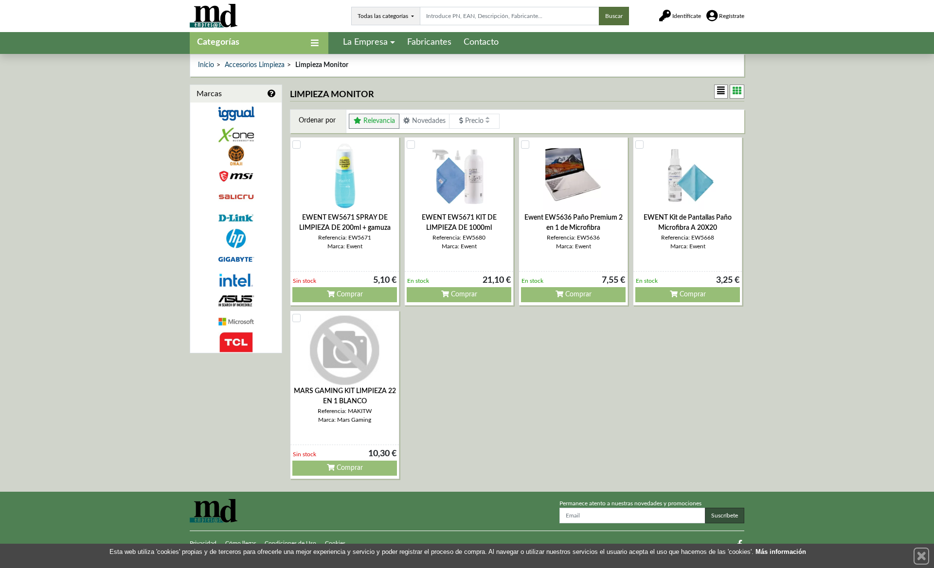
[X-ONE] (236, 134)
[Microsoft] (236, 321)
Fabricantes (429, 42)
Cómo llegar (240, 543)
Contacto (481, 42)
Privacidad (203, 543)
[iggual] (236, 113)
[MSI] (236, 176)
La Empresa (365, 42)
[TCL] (236, 342)
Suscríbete (724, 515)
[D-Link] (236, 217)
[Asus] (236, 301)
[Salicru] (236, 197)
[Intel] (236, 280)
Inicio (206, 65)
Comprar (349, 294)
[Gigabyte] (236, 259)
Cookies (335, 543)
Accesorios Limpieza (255, 65)
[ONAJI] (236, 155)
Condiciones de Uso (290, 543)
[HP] (236, 238)
